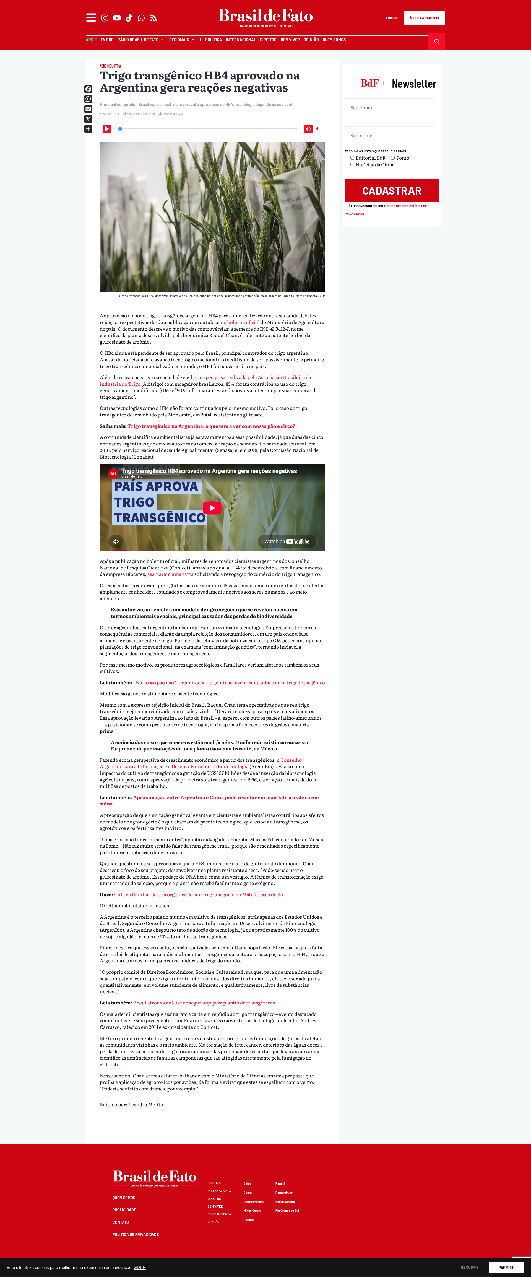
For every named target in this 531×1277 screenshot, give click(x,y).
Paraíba (249, 1219)
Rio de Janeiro (285, 1201)
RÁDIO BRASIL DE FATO (138, 39)
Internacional (241, 39)
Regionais (179, 39)
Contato (121, 1222)
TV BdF (107, 39)
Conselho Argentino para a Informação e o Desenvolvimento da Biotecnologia (201, 763)
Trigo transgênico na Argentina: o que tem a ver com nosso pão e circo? (211, 425)
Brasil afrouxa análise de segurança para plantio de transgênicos (204, 1002)
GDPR (140, 1267)
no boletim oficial (240, 321)
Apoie (91, 39)
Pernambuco (284, 1192)
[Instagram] (105, 18)
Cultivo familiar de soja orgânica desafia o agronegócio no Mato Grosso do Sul (199, 894)
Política (213, 39)
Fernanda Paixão (173, 113)
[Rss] (153, 18)
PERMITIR (507, 1268)
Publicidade (124, 1210)
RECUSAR (469, 1268)
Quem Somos (334, 39)
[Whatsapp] (141, 18)
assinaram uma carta (170, 573)
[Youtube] (117, 18)
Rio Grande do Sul (287, 1210)
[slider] (208, 128)
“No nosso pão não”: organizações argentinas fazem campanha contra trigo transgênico (229, 682)
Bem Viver (290, 39)
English (392, 18)
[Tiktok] (129, 18)
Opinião (311, 39)
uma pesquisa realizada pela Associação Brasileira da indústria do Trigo (205, 380)
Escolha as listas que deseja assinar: (376, 151)
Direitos (268, 39)
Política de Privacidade (136, 1234)
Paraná (280, 1183)
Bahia (247, 1183)
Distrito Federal (254, 1201)
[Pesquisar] (437, 41)
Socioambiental (220, 1214)
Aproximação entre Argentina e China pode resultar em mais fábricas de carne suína (209, 800)
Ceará (248, 1192)
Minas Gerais (252, 1210)
